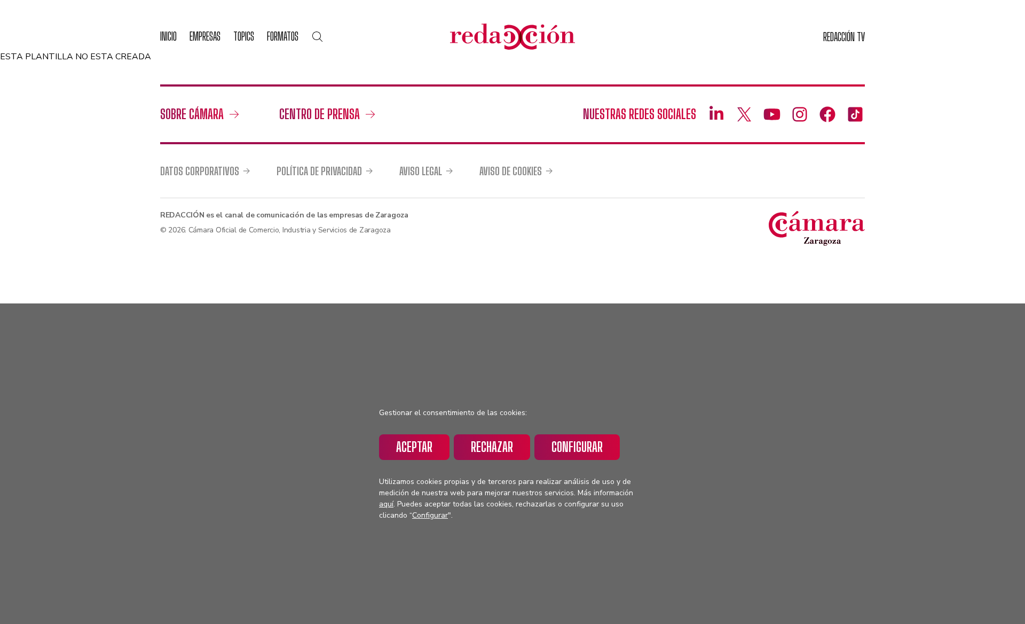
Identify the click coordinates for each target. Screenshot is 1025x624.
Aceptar (414, 447)
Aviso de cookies (510, 171)
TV (844, 36)
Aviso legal (420, 171)
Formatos (282, 36)
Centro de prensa (319, 114)
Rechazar (492, 447)
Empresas (205, 36)
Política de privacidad (319, 171)
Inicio (168, 36)
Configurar (577, 447)
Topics (243, 36)
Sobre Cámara (192, 114)
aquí (386, 504)
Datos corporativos (199, 171)
